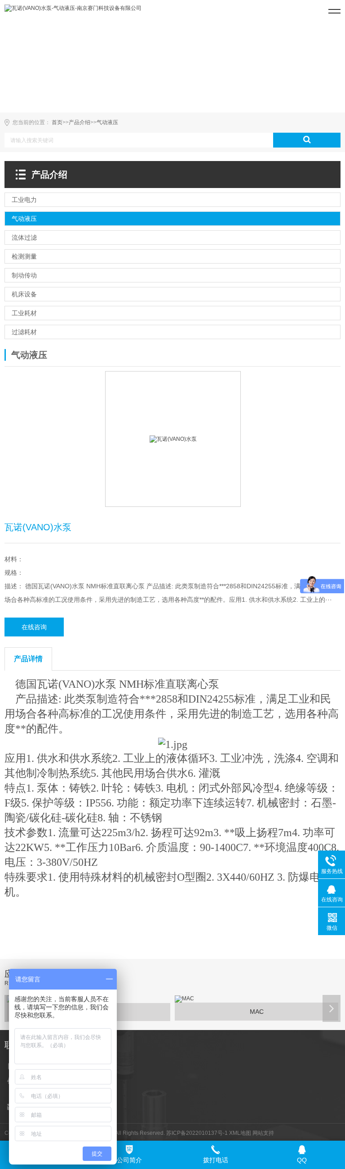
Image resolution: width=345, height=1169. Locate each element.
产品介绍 (79, 122)
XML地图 (240, 1133)
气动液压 (107, 122)
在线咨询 (34, 627)
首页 (57, 122)
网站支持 (263, 1133)
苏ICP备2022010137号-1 (197, 1133)
